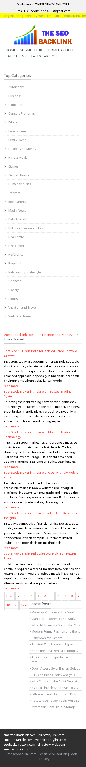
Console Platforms (21, 113)
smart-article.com (16, 749)
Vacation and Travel (22, 307)
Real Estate (16, 237)
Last (24, 605)
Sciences (14, 281)
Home (11, 50)
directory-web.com (34, 16)
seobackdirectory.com (19, 744)
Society (13, 290)
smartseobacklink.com (67, 16)
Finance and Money (22, 149)
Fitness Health (18, 157)
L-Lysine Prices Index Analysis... (54, 675)
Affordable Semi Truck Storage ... (55, 707)
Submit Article (60, 50)
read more (11, 386)
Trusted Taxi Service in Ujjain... (53, 644)
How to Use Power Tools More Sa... (56, 700)
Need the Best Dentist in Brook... (54, 651)
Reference (16, 254)
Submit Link (31, 50)
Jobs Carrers (17, 201)
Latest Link (16, 56)
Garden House (19, 175)
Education (15, 122)
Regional (14, 263)
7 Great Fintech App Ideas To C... (54, 688)
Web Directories (20, 316)
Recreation (16, 246)
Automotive (16, 87)
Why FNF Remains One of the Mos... (56, 625)
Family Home (17, 140)
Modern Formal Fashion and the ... (55, 631)
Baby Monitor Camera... (47, 638)
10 (8, 605)
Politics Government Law (26, 228)
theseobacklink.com (19, 334)
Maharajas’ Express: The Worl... (53, 612)
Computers (16, 104)
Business (15, 96)
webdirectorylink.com (50, 739)
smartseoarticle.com (18, 739)
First (9, 596)
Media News (17, 210)
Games (13, 166)
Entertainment (18, 131)
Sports (13, 298)
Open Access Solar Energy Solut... (55, 668)
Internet (14, 193)
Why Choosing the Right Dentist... (55, 681)
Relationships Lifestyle (24, 272)
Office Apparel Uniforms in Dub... (54, 694)
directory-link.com (51, 735)
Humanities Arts (19, 184)
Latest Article (44, 56)
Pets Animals (17, 219)
